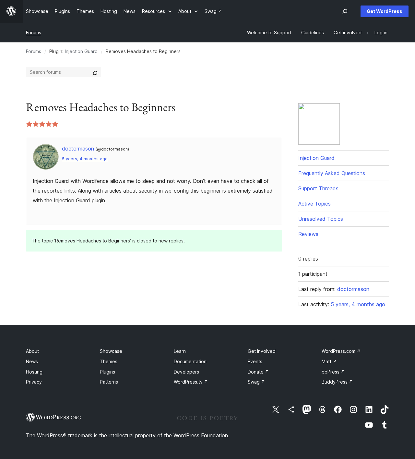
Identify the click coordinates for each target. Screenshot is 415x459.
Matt (329, 361)
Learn (180, 351)
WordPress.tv (191, 382)
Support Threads (318, 188)
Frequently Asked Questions (331, 173)
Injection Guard (81, 51)
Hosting (34, 372)
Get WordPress (384, 11)
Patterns (109, 382)
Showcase (111, 351)
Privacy (34, 382)
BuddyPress (337, 382)
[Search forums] (95, 72)
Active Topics (314, 203)
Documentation (190, 361)
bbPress (333, 372)
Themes (108, 361)
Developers (186, 372)
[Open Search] (345, 11)
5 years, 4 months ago (85, 158)
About (32, 351)
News (32, 361)
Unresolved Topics (320, 219)
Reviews (308, 234)
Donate (258, 372)
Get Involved (262, 351)
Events (255, 361)
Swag (256, 382)
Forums (33, 32)
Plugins (107, 372)
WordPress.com (341, 351)
